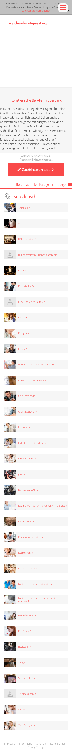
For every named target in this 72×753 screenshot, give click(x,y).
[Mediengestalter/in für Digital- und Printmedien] (38, 609)
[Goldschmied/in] (38, 405)
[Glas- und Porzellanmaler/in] (38, 389)
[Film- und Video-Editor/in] (38, 311)
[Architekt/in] (38, 217)
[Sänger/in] (38, 671)
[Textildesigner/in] (38, 703)
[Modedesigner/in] (38, 624)
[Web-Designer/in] (38, 734)
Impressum (10, 743)
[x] (68, 10)
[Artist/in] (38, 232)
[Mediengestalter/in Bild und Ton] (38, 593)
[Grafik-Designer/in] (38, 420)
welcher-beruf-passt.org (28, 23)
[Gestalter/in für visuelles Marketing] (38, 373)
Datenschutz (57, 743)
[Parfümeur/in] (38, 640)
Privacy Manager (36, 747)
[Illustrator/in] (38, 436)
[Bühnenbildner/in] (38, 248)
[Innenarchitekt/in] (38, 468)
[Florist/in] (38, 326)
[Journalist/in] (38, 483)
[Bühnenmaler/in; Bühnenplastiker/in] (38, 264)
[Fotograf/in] (38, 342)
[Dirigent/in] (38, 279)
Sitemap (41, 743)
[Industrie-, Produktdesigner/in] (38, 452)
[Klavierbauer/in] (38, 530)
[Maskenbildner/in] (38, 577)
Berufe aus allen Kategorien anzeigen (42, 184)
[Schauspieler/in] (38, 687)
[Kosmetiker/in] (38, 562)
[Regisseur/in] (38, 656)
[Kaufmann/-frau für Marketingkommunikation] (38, 514)
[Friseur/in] (38, 358)
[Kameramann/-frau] (38, 499)
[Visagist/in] (38, 718)
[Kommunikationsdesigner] (38, 546)
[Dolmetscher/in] (38, 295)
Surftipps (27, 743)
